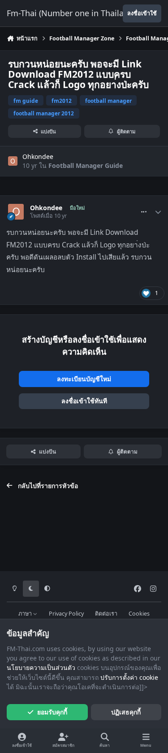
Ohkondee (37, 156)
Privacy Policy (66, 613)
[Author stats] (158, 212)
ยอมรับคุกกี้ (52, 712)
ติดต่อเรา (106, 613)
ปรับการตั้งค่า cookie (129, 677)
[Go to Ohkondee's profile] (12, 161)
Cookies (139, 613)
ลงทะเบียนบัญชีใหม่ (84, 378)
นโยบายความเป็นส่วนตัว (41, 667)
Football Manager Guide (85, 165)
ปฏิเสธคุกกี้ (126, 712)
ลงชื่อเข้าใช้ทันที (84, 400)
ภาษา (25, 613)
